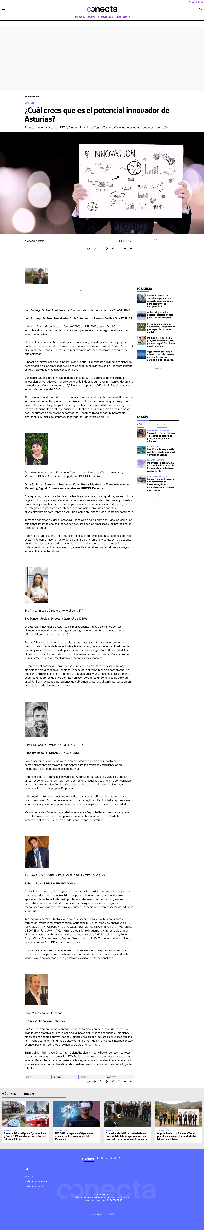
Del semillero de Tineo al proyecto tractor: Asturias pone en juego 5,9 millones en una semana (161, 342)
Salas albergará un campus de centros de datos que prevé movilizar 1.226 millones (161, 437)
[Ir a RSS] (202, 2)
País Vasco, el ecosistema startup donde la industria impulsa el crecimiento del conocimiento (160, 467)
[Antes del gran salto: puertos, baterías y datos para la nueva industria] (141, 315)
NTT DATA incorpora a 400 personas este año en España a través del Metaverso (74, 1136)
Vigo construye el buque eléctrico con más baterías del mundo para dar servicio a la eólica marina (160, 356)
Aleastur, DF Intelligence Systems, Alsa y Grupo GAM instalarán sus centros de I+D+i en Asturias (25, 1136)
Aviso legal (31, 1176)
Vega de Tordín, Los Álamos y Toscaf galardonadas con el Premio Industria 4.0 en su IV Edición (177, 1136)
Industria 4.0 (32, 96)
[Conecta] (102, 9)
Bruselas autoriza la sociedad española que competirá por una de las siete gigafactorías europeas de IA (160, 301)
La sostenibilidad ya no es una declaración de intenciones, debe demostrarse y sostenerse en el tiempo (160, 484)
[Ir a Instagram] (196, 2)
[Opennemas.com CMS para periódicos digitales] (102, 1214)
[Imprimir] (94, 248)
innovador (111, 1077)
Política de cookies (35, 1186)
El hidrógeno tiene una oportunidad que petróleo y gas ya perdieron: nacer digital (161, 328)
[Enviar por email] (88, 248)
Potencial (84, 1077)
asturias (29, 1077)
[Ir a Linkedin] (193, 2)
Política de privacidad (36, 1181)
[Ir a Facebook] (186, 2)
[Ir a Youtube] (199, 2)
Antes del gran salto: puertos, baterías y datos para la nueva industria (160, 314)
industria (57, 1077)
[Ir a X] (190, 2)
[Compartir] (100, 248)
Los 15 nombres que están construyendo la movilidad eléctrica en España (161, 452)
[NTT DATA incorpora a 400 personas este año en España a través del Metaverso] (76, 1114)
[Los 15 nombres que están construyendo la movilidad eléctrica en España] (141, 450)
